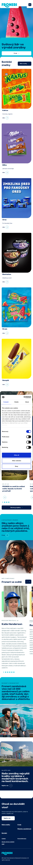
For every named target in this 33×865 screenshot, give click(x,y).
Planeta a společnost (24, 829)
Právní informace (22, 838)
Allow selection (16, 460)
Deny (16, 466)
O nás (19, 824)
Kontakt (4, 833)
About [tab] (27, 402)
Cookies (4, 838)
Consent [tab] (5, 402)
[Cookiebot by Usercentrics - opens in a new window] (23, 397)
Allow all (16, 455)
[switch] (28, 436)
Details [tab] (16, 402)
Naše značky (6, 824)
